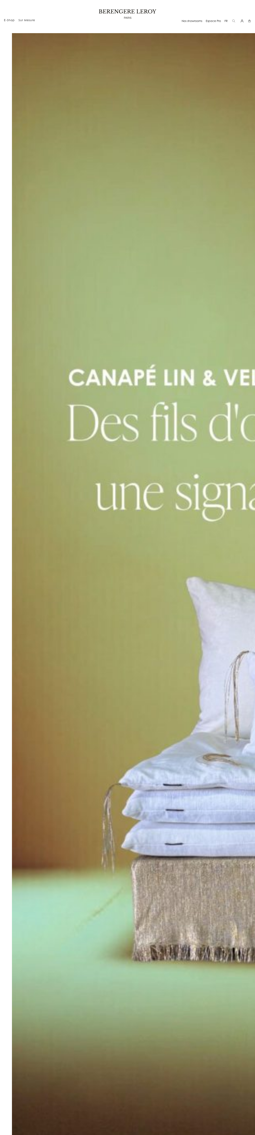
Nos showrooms (192, 21)
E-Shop (9, 20)
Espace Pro (213, 21)
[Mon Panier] (250, 21)
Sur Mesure (27, 20)
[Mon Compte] (242, 21)
